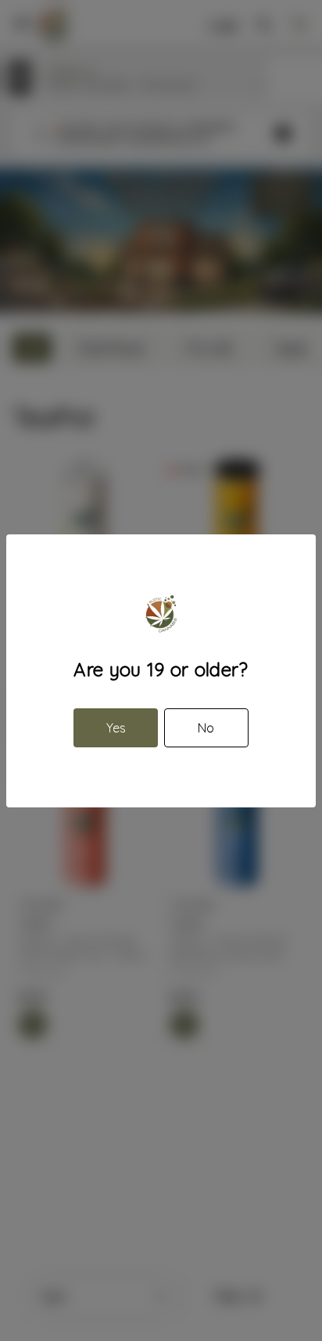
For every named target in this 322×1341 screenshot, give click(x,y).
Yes (116, 728)
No (206, 728)
